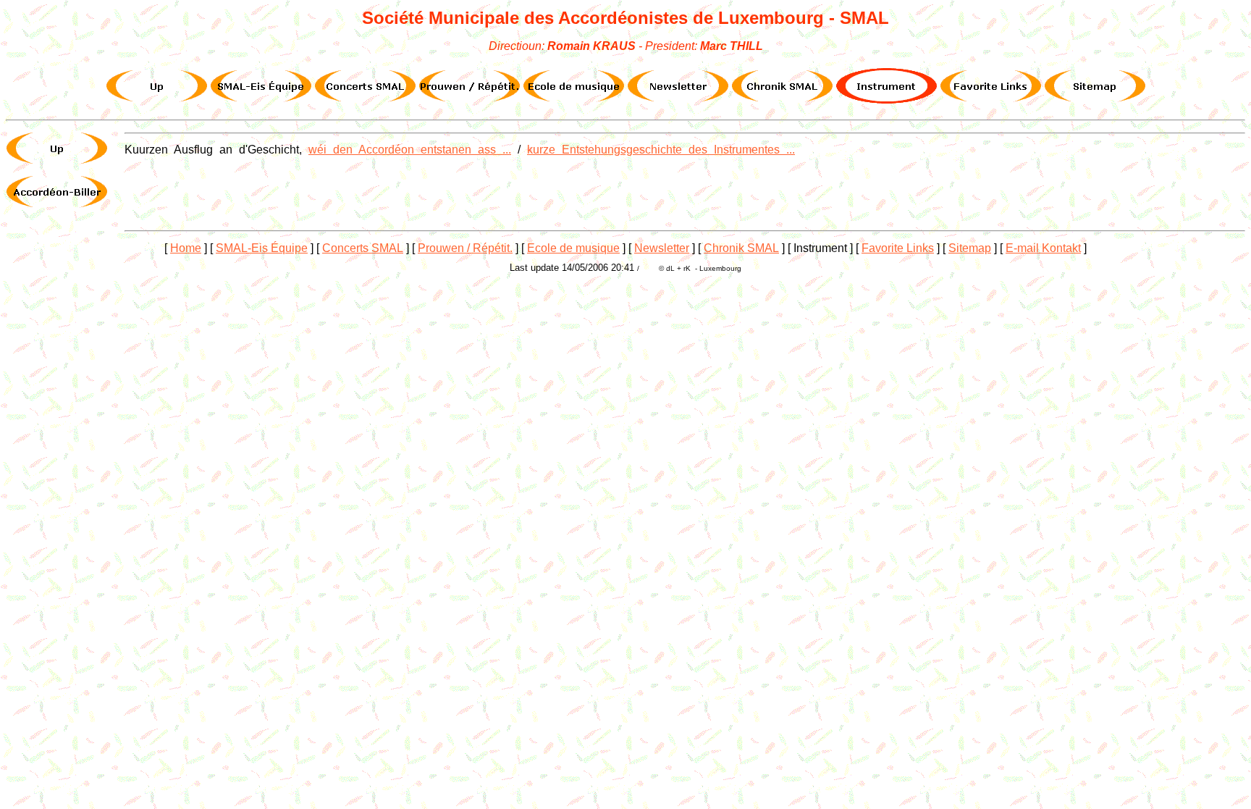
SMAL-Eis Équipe (262, 248)
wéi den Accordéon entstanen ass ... (409, 149)
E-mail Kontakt (1043, 248)
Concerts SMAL (362, 248)
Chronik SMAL (741, 248)
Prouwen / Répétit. (465, 248)
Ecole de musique (573, 248)
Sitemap (969, 248)
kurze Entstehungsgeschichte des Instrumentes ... (661, 149)
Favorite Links (898, 248)
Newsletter (661, 248)
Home (185, 248)
